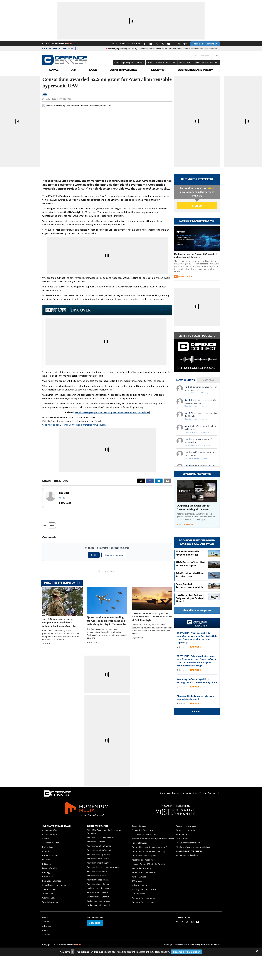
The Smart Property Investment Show (193, 847)
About (114, 43)
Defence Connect (50, 855)
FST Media (47, 859)
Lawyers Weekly (49, 868)
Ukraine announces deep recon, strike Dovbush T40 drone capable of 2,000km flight (152, 616)
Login (184, 43)
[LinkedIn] (182, 921)
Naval (53, 70)
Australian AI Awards (96, 841)
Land (93, 70)
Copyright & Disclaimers (175, 944)
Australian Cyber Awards (98, 858)
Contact (136, 43)
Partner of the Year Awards (144, 872)
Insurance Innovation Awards (145, 859)
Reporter (67, 98)
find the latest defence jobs (57, 48)
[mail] (167, 481)
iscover (215, 62)
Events (182, 62)
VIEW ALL (164, 310)
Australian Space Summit (98, 884)
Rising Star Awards (140, 885)
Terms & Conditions (211, 944)
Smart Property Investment (54, 885)
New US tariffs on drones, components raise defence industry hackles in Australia (59, 622)
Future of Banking (140, 842)
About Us (46, 921)
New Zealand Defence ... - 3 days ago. (197, 458)
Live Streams (202, 62)
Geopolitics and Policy (195, 70)
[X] (141, 481)
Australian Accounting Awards (100, 837)
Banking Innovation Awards (99, 888)
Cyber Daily (47, 851)
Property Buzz (48, 876)
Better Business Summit (98, 896)
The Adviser (47, 893)
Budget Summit (139, 826)
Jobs (174, 62)
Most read (208, 380)
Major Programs (128, 62)
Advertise (124, 43)
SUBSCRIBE (94, 923)
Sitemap (46, 934)
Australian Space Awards (98, 879)
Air (73, 70)
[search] (217, 56)
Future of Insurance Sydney (144, 855)
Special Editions (163, 62)
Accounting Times (50, 834)
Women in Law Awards (186, 826)
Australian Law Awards (97, 871)
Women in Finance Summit (143, 902)
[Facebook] (176, 921)
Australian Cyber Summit (98, 862)
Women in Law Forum (185, 830)
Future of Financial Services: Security (148, 851)
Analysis (140, 62)
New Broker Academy (141, 868)
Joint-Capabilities (123, 70)
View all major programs (197, 610)
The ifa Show (182, 838)
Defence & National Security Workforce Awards (153, 838)
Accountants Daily (50, 830)
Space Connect (49, 889)
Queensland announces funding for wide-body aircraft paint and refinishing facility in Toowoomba (106, 621)
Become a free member (205, 43)
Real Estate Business (51, 880)
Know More (65, 503)
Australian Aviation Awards (99, 845)
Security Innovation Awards (144, 889)
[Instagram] (192, 921)
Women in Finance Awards (143, 898)
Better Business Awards (98, 892)
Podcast (190, 62)
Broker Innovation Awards (98, 901)
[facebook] (150, 481)
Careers (150, 62)
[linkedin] (159, 481)
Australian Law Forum (96, 875)
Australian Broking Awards (99, 854)
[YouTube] (197, 921)
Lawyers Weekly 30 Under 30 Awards (148, 864)
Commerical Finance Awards (144, 830)
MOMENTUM (63, 43)
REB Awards (137, 881)
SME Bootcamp (138, 893)
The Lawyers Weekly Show (188, 842)
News (116, 62)
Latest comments (185, 380)
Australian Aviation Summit (99, 850)
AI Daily (45, 838)
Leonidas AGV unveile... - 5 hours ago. (197, 393)
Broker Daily (47, 847)
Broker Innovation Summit (98, 905)
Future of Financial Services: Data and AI (150, 847)
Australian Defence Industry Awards (103, 867)
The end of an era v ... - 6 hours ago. (196, 406)
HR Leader (47, 864)
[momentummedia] (86, 810)
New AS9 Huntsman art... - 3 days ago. (197, 445)
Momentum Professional (187, 855)
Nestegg (46, 872)
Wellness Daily (48, 897)
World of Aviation (50, 902)
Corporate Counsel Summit (144, 834)
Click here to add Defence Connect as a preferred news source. (74, 424)
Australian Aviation (50, 842)
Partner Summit (139, 876)
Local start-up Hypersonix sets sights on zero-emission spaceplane (112, 412)
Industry (158, 70)
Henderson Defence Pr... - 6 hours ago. (197, 432)
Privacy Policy (194, 944)
